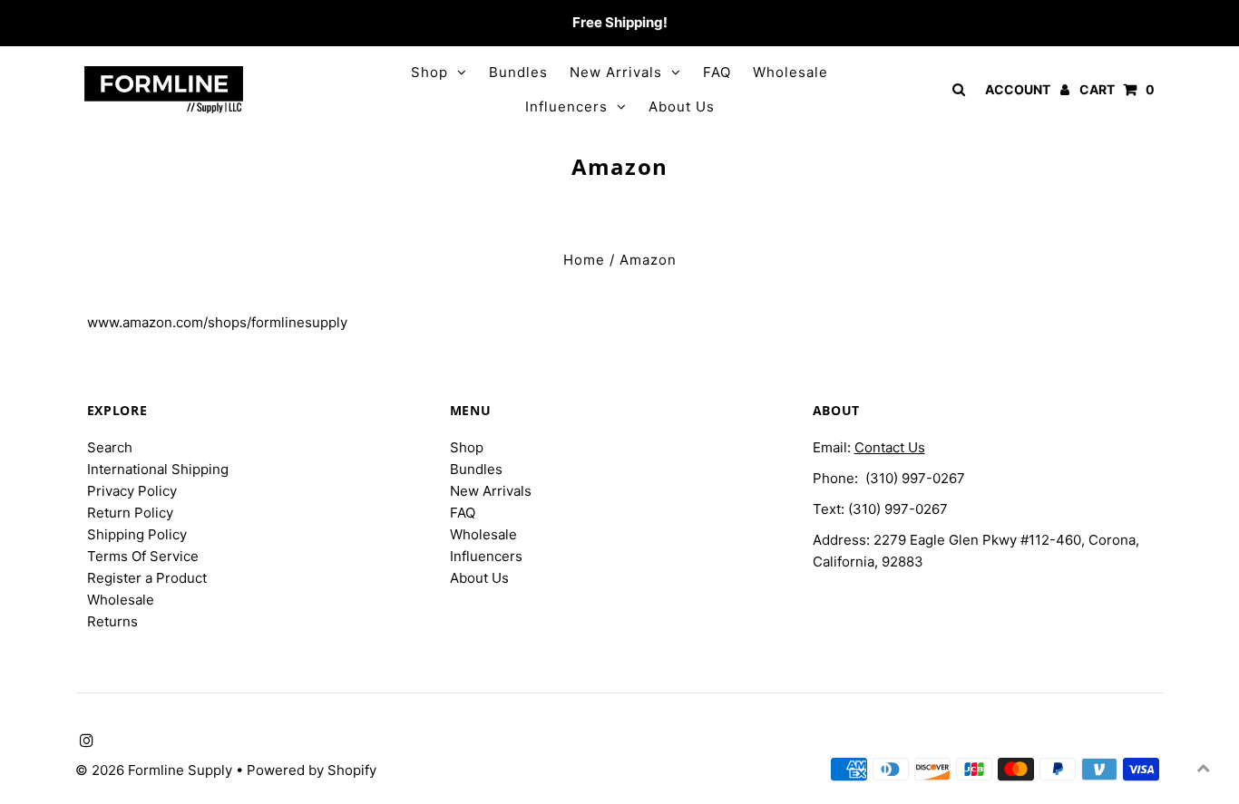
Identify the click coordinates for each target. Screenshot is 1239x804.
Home (584, 259)
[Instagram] (84, 23)
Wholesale (790, 72)
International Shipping (158, 469)
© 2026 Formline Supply (155, 770)
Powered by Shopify (311, 770)
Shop (429, 72)
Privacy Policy (132, 490)
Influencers (566, 106)
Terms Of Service (143, 556)
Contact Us (889, 447)
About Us (682, 106)
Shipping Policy (137, 534)
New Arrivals (616, 72)
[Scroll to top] (1203, 768)
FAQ (717, 72)
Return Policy (130, 512)
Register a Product (147, 577)
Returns (112, 621)
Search (109, 447)
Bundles (518, 72)
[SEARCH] (955, 89)
